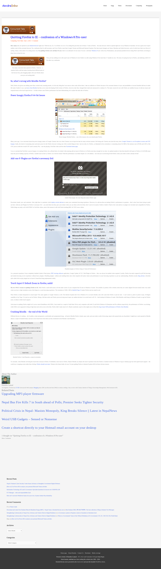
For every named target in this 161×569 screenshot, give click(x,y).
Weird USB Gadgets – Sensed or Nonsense (29, 419)
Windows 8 (95, 50)
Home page (64, 553)
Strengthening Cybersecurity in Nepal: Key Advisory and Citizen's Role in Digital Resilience (31, 513)
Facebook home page (72, 146)
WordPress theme (100, 562)
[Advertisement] (57, 462)
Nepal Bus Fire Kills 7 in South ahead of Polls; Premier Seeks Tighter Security (52, 402)
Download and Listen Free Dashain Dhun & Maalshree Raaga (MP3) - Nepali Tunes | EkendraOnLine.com (35, 510)
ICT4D (17, 387)
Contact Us (81, 553)
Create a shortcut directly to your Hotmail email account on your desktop (49, 427)
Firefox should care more (43, 364)
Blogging (36, 387)
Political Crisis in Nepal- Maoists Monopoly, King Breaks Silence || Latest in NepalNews (59, 410)
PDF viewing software (57, 273)
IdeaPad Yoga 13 (76, 290)
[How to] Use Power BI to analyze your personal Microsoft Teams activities (27, 486)
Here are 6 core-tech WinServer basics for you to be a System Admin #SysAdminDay (29, 495)
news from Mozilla (32, 88)
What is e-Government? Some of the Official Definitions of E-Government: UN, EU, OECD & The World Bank (88, 516)
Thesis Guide (13, 507)
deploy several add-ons (57, 202)
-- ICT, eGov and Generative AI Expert (82, 557)
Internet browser (34, 45)
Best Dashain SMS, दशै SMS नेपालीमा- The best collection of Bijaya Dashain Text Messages (90, 510)
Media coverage (96, 553)
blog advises (141, 276)
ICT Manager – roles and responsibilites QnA (19, 492)
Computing (14, 41)
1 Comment (35, 41)
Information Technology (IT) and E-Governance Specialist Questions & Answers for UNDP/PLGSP (33, 489)
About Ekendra (72, 553)
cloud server (80, 562)
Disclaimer (88, 553)
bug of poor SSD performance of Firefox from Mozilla (113, 307)
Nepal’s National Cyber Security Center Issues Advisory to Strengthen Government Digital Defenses (33, 483)
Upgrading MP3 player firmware (23, 393)
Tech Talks (20, 41)
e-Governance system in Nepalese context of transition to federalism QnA (77, 513)
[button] (157, 6)
